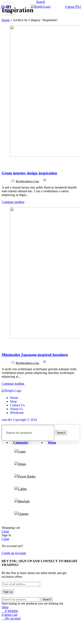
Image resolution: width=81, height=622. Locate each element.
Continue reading (13, 202)
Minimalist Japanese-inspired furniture (35, 355)
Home (6, 20)
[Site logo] (40, 6)
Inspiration (12, 163)
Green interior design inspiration (29, 173)
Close (5, 531)
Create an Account (14, 553)
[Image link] (11, 390)
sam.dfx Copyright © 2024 (19, 419)
